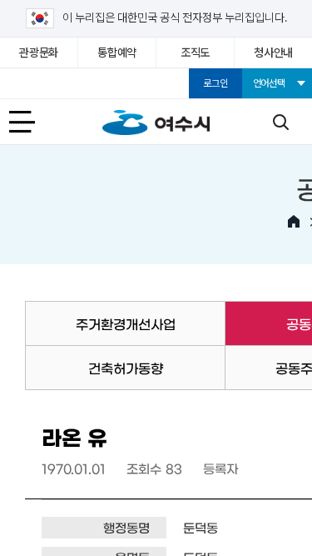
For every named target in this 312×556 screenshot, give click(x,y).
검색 (280, 121)
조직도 (195, 52)
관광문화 (38, 52)
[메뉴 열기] (31, 121)
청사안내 (273, 52)
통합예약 (116, 52)
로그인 (215, 83)
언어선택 (269, 83)
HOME (293, 221)
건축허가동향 (125, 367)
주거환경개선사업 (126, 323)
